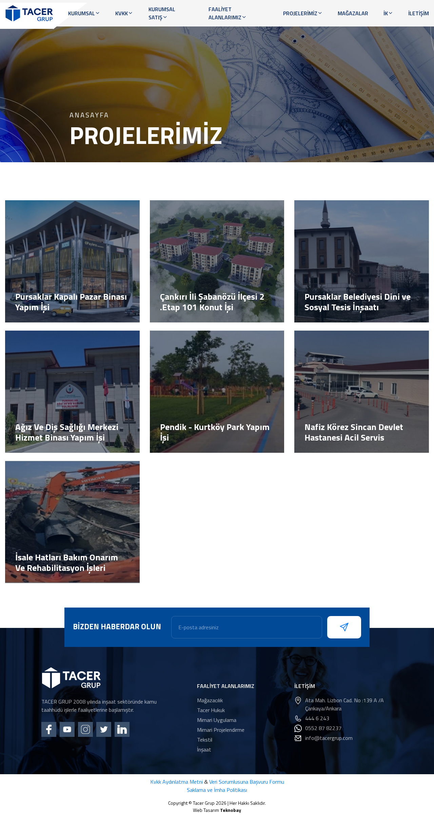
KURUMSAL (81, 13)
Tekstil (204, 740)
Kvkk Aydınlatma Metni (176, 782)
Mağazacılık (210, 700)
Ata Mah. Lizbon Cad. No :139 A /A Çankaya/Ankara (344, 704)
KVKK (121, 13)
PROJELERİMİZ (300, 13)
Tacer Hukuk (211, 710)
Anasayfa (89, 115)
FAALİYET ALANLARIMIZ (225, 13)
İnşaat (204, 749)
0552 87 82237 (323, 728)
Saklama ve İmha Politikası (217, 790)
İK (385, 13)
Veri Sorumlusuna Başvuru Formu (246, 782)
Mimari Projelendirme (220, 730)
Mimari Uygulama (216, 720)
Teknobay (230, 810)
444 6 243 (317, 718)
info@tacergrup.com (329, 738)
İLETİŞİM (418, 13)
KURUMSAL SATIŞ (162, 13)
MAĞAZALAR (353, 13)
